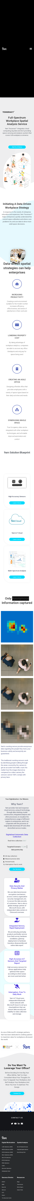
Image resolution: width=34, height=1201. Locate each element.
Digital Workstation (8, 1142)
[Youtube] (15, 1124)
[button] (31, 49)
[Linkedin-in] (19, 1124)
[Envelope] (22, 1124)
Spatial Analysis (22, 1142)
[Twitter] (12, 1124)
